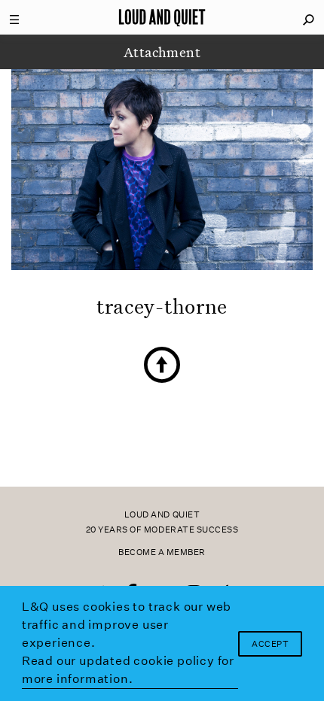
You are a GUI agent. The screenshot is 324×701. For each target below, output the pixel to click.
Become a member (162, 552)
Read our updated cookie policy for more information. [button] (128, 670)
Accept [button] (270, 644)
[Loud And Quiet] (162, 17)
